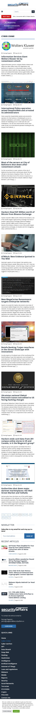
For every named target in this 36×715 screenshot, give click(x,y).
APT (2, 647)
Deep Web (5, 652)
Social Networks (7, 683)
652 (3, 517)
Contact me (5, 698)
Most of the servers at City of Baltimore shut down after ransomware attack (15, 164)
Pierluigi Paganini (7, 53)
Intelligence (5, 661)
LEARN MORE (8, 626)
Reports (4, 678)
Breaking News (13, 565)
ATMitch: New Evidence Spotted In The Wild (18, 257)
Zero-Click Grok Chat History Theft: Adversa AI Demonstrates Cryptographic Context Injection (21, 572)
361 (17, 514)
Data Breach (6, 649)
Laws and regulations (9, 669)
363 (23, 514)
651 (30, 514)
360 (13, 514)
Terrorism (5, 686)
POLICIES (4, 695)
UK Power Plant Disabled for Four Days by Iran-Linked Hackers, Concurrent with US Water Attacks (21, 548)
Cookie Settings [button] (7, 711)
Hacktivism (5, 658)
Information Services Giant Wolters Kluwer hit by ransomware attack (14, 58)
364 (26, 514)
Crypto (4, 692)
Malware (4, 672)
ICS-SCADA (5, 689)
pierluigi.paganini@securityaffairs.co (12, 621)
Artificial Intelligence (9, 664)
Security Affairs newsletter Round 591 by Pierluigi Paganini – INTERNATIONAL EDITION (21, 561)
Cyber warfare (13, 554)
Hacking (11, 577)
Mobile (3, 675)
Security (11, 600)
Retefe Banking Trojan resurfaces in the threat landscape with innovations (17, 349)
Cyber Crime (6, 641)
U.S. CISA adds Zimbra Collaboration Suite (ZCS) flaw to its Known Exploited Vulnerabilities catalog (21, 595)
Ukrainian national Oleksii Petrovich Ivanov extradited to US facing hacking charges (17, 397)
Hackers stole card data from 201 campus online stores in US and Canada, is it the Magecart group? (17, 440)
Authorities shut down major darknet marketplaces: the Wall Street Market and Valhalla (16, 490)
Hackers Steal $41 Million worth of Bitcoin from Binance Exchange (17, 213)
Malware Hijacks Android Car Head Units (22, 583)
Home (3, 638)
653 (6, 517)
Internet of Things (8, 666)
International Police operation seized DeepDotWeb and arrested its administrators (17, 110)
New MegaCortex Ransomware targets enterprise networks (16, 300)
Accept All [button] (16, 711)
